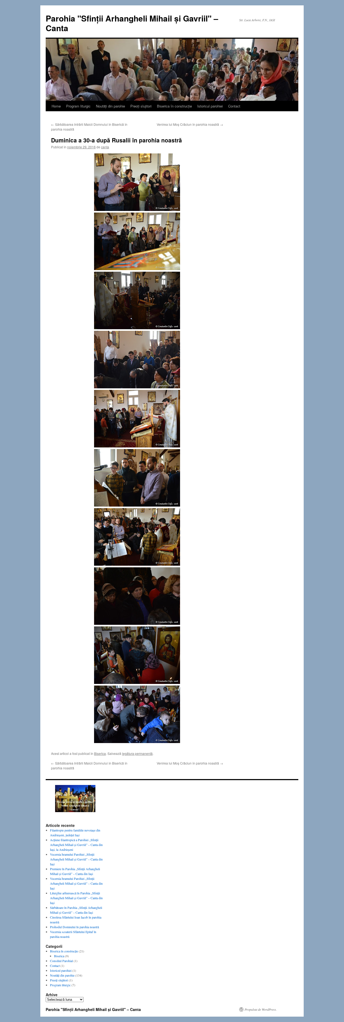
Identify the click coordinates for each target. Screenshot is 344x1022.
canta (105, 147)
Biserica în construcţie (174, 106)
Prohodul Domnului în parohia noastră (74, 927)
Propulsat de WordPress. (261, 1009)
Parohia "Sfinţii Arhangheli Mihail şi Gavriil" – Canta (132, 23)
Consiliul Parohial (61, 961)
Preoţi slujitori (141, 106)
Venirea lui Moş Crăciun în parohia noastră (190, 124)
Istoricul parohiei (210, 106)
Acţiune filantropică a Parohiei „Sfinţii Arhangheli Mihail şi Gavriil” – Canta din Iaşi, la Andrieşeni (76, 845)
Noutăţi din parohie (110, 106)
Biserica (100, 753)
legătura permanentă (137, 753)
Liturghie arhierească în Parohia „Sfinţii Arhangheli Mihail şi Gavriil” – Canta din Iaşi (76, 898)
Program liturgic (78, 106)
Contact (234, 106)
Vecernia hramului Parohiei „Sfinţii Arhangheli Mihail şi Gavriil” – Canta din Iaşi (76, 859)
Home (56, 106)
